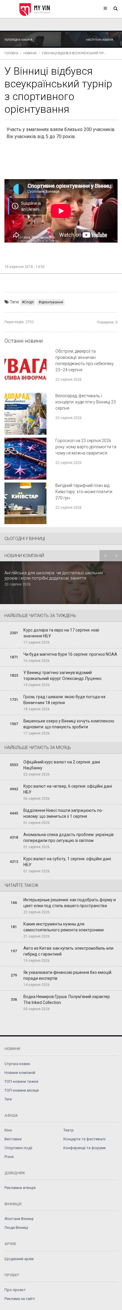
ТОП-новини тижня (21, 1081)
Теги (8, 1099)
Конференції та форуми (84, 1148)
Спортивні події (18, 1148)
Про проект (15, 1290)
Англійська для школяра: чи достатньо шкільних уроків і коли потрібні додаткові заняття (53, 575)
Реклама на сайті (19, 1298)
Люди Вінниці (16, 1227)
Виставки (13, 1139)
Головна (11, 53)
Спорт (29, 302)
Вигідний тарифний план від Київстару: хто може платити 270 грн (83, 491)
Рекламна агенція (20, 1187)
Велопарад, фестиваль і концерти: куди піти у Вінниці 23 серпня (85, 402)
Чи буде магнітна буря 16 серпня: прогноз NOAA (70, 654)
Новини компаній (19, 1072)
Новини (29, 53)
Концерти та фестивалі (84, 1139)
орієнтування (52, 302)
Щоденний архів (19, 1259)
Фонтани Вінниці (18, 1218)
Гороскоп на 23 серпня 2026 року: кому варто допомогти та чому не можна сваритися (85, 446)
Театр (68, 1130)
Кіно (8, 1130)
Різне (9, 1156)
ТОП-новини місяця (21, 1090)
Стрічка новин (17, 1064)
